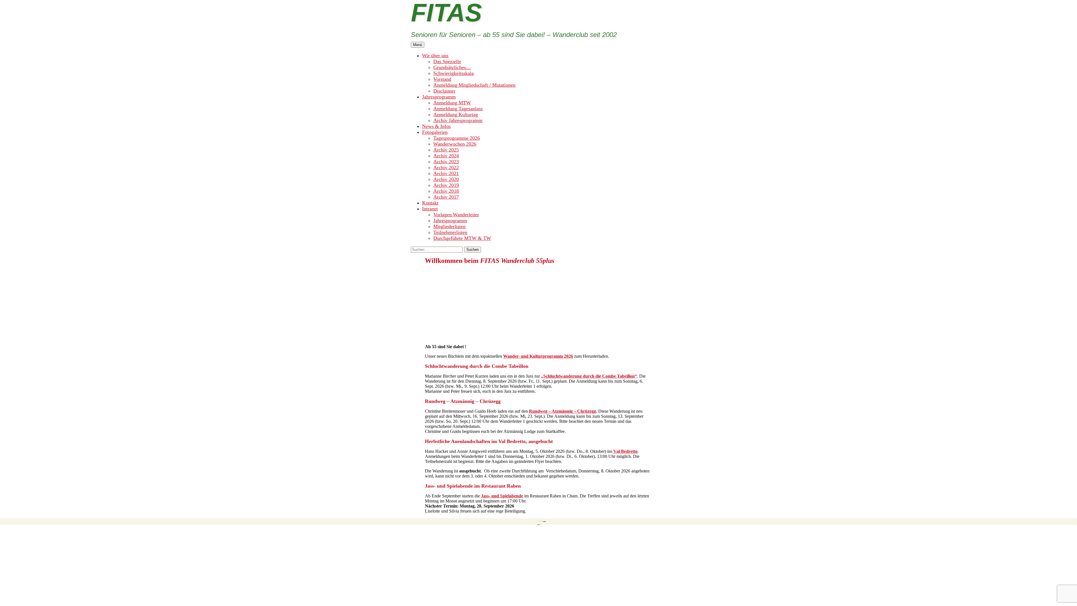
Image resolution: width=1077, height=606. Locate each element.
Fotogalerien (435, 132)
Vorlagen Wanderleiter (456, 214)
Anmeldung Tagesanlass (458, 108)
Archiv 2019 (446, 185)
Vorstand (442, 79)
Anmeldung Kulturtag (455, 114)
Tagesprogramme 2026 (456, 138)
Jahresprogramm (439, 97)
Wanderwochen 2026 (454, 144)
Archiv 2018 (446, 191)
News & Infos (436, 126)
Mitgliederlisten (449, 226)
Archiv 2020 (446, 179)
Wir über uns (435, 55)
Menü (417, 45)
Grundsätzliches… (452, 67)
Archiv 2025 (446, 150)
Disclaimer (444, 91)
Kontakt (430, 203)
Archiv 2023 (446, 161)
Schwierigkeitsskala (453, 73)
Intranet (430, 209)
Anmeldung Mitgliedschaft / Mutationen (474, 85)
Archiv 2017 (446, 197)
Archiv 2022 (446, 167)
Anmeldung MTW (452, 102)
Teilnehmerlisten (450, 232)
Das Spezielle (447, 61)
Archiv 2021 (446, 173)
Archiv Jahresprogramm (457, 120)
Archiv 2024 (446, 156)
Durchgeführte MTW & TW (462, 238)
